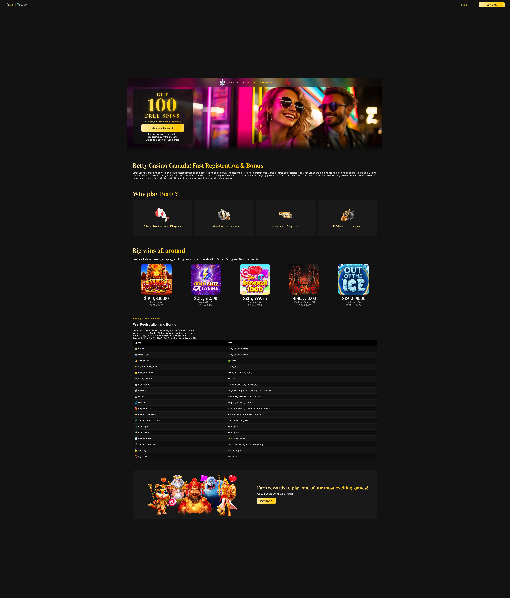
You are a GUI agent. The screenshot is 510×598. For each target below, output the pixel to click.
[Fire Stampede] (156, 293)
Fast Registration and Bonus (147, 318)
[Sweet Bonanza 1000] (255, 293)
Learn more (173, 140)
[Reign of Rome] (304, 293)
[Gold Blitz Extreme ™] (206, 293)
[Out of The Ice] (353, 293)
